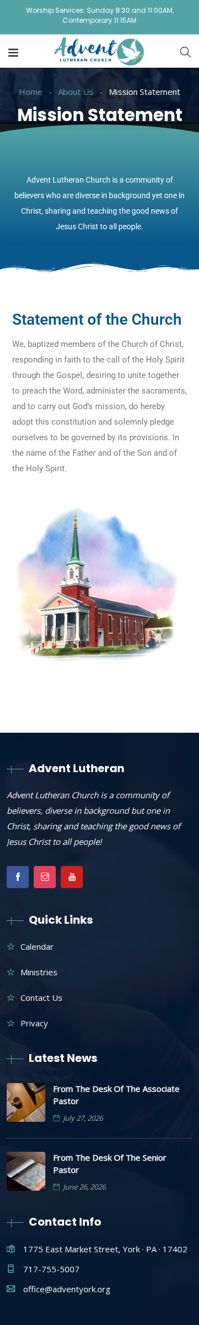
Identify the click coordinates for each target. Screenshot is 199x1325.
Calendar (37, 946)
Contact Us (41, 997)
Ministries (38, 972)
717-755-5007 (51, 1268)
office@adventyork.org (67, 1288)
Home (31, 91)
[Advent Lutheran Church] (100, 52)
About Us (75, 91)
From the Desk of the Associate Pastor (116, 1094)
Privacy (34, 1023)
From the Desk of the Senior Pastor (109, 1163)
